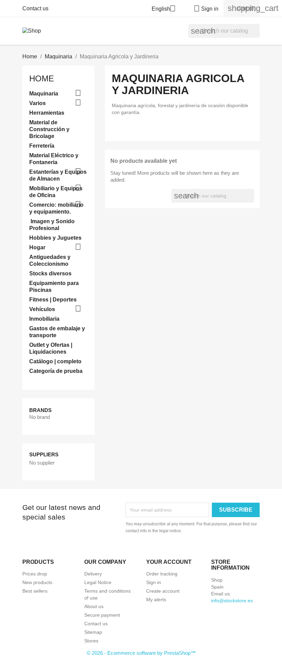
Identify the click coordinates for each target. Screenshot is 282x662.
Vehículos (42, 309)
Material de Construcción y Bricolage (49, 129)
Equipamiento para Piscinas (54, 286)
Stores (91, 640)
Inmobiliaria (44, 319)
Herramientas (46, 113)
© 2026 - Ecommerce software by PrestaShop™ (141, 653)
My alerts (156, 599)
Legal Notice (97, 582)
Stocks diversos (50, 273)
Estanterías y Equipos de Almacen (58, 175)
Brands (40, 410)
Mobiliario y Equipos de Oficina (56, 191)
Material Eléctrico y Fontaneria (53, 158)
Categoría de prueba (56, 371)
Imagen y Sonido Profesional (52, 224)
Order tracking (161, 574)
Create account (163, 591)
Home (41, 78)
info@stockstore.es (232, 600)
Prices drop (34, 574)
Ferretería (41, 146)
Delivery (93, 574)
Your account (169, 562)
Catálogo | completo (55, 361)
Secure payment (102, 615)
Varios (37, 103)
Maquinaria (43, 93)
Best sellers (34, 591)
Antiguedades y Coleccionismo (49, 260)
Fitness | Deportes (53, 300)
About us (94, 606)
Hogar (37, 247)
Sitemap (93, 632)
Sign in (153, 582)
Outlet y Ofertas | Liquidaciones (50, 348)
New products (37, 582)
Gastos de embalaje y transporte (57, 332)
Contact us (35, 8)
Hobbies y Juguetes (55, 238)
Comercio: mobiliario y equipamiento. (56, 208)
